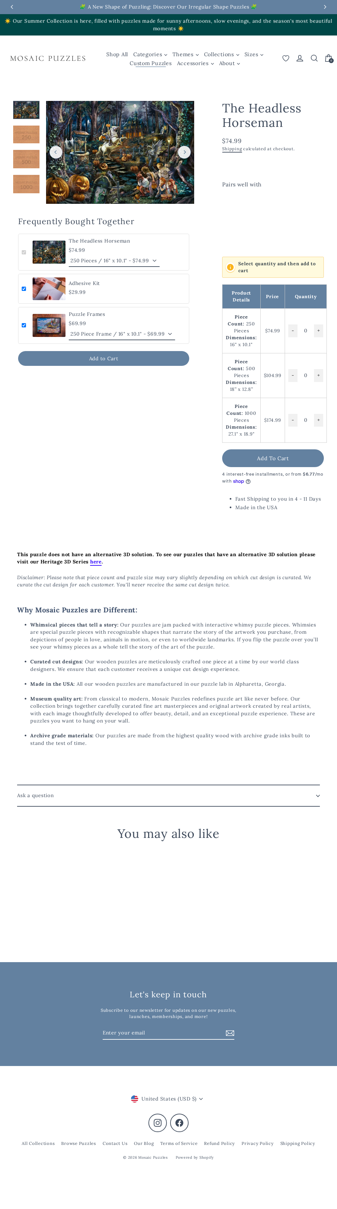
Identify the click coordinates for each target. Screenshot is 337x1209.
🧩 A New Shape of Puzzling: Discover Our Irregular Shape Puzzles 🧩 (168, 7)
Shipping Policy (297, 1143)
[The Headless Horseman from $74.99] (234, 216)
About (228, 63)
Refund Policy (219, 1143)
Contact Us (115, 1143)
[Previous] (56, 152)
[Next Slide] (325, 7)
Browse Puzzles (78, 1143)
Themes (183, 54)
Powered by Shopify (195, 1157)
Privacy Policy (258, 1143)
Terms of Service (178, 1143)
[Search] (314, 58)
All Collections (38, 1143)
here (96, 561)
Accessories (193, 63)
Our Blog (144, 1143)
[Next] (184, 152)
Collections (220, 54)
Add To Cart (273, 458)
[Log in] (300, 58)
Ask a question (35, 795)
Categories (148, 54)
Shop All (117, 54)
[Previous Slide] (12, 7)
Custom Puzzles (151, 63)
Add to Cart (103, 358)
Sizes (252, 54)
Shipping (232, 148)
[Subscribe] (229, 1033)
